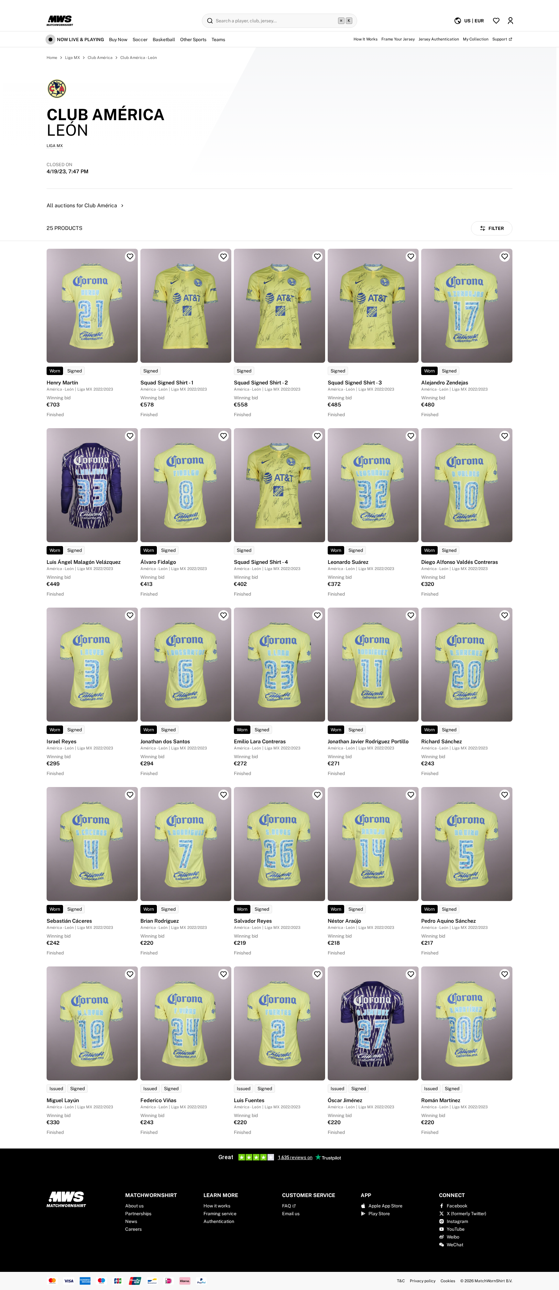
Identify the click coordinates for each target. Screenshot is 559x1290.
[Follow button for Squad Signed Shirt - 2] (317, 256)
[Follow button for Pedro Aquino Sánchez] (504, 795)
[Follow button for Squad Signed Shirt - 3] (411, 256)
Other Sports (193, 39)
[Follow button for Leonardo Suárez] (411, 436)
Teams (218, 39)
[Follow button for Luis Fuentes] (317, 974)
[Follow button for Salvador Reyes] (317, 795)
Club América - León (138, 57)
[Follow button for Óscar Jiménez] (411, 974)
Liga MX (72, 57)
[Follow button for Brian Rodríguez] (223, 795)
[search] (279, 21)
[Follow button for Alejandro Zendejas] (504, 256)
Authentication (218, 1221)
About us (134, 1205)
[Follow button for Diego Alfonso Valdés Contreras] (504, 436)
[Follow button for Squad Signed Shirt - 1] (223, 256)
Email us (291, 1213)
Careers (133, 1229)
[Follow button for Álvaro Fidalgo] (223, 436)
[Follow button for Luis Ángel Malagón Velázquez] (130, 436)
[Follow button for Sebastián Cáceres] (130, 795)
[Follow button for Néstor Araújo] (411, 795)
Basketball (164, 39)
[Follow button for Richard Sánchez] (504, 615)
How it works (216, 1205)
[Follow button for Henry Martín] (130, 256)
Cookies (448, 1281)
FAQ (286, 1205)
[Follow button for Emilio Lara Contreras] (317, 615)
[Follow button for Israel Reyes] (130, 615)
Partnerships (138, 1213)
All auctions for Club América (82, 205)
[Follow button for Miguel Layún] (130, 974)
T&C (401, 1281)
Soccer (140, 39)
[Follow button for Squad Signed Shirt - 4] (317, 436)
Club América (100, 57)
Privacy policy (422, 1281)
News (131, 1221)
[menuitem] (469, 21)
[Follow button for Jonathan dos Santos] (223, 615)
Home (52, 57)
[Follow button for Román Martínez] (504, 974)
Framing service (219, 1213)
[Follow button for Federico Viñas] (223, 974)
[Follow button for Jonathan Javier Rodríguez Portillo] (411, 615)
